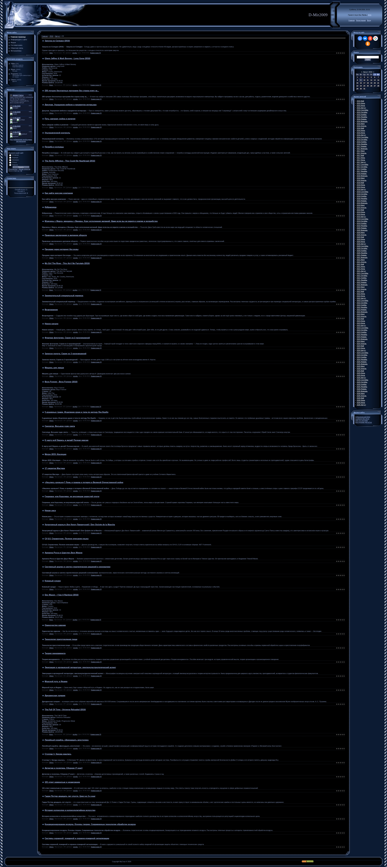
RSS (369, 15)
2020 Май (360, 237)
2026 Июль (361, 402)
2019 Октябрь (362, 221)
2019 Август (361, 217)
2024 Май (360, 346)
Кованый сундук (53, 581)
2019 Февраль (362, 203)
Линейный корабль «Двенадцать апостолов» (67, 740)
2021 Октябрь (362, 275)
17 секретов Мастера (55, 468)
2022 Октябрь (362, 303)
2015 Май (360, 101)
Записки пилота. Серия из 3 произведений (65, 353)
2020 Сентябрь (362, 246)
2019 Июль (361, 214)
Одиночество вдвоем (55, 625)
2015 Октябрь (362, 112)
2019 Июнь (361, 212)
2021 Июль (361, 269)
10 (364, 80)
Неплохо (15, 160)
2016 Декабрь (362, 144)
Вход (369, 20)
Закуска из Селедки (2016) (57, 41)
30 (361, 89)
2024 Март (361, 341)
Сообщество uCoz (362, 419)
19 (371, 83)
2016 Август (361, 135)
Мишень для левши (54, 368)
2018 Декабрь (362, 198)
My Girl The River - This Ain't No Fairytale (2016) (67, 263)
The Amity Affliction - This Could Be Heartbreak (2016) (70, 161)
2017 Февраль (362, 148)
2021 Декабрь (362, 280)
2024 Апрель (361, 343)
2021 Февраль (362, 257)
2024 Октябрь (362, 355)
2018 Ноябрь (362, 196)
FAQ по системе (361, 420)
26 (371, 86)
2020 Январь (362, 228)
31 (364, 89)
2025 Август (361, 377)
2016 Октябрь (362, 139)
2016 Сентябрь (362, 137)
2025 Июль (361, 375)
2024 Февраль (362, 339)
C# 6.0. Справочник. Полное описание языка (66, 538)
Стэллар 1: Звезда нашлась (58, 754)
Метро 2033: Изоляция (55, 454)
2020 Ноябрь (362, 251)
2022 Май (360, 291)
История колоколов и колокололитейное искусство (70, 810)
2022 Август (361, 298)
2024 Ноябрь (362, 357)
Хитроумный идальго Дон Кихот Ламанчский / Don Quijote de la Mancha (80, 524)
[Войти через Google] (375, 38)
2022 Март (361, 287)
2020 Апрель (361, 235)
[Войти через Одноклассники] (368, 43)
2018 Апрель (361, 180)
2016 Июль (361, 133)
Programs (14, 74)
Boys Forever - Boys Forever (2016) (61, 382)
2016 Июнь (361, 130)
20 (375, 83)
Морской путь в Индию (56, 681)
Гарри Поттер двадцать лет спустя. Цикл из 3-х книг (70, 796)
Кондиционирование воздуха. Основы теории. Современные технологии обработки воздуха (90, 824)
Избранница (50, 207)
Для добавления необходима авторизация (21, 140)
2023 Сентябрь (362, 328)
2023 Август (361, 325)
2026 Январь (362, 389)
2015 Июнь (361, 103)
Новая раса (50, 510)
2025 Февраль (362, 364)
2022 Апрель (361, 289)
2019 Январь (362, 201)
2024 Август (361, 350)
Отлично (15, 155)
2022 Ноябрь (362, 305)
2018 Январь (362, 173)
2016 (51, 36)
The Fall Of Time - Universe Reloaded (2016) (65, 709)
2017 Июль (361, 160)
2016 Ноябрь (362, 142)
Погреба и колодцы (54, 147)
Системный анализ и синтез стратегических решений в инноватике (77, 567)
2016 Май (360, 128)
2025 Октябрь (362, 382)
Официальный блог (362, 417)
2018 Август (361, 189)
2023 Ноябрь (362, 332)
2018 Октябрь (362, 194)
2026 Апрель (361, 396)
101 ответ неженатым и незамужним (62, 782)
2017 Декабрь (362, 171)
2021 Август (361, 271)
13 (375, 80)
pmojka (74, 53)
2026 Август (361, 405)
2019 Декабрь (362, 226)
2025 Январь (362, 362)
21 (378, 83)
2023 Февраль (362, 312)
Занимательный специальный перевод (64, 295)
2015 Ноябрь (362, 114)
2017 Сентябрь (362, 164)
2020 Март (361, 232)
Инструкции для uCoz (363, 422)
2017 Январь (362, 146)
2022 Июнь (361, 294)
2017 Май (360, 155)
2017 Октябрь (362, 167)
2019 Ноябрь (362, 223)
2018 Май (360, 182)
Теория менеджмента (55, 653)
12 (371, 80)
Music (13, 69)
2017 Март (361, 151)
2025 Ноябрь (362, 384)
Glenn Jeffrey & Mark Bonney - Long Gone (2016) (67, 58)
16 (361, 83)
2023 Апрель (361, 316)
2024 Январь (362, 337)
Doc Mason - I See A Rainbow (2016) (61, 595)
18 (368, 83)
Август (57, 36)
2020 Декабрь (362, 253)
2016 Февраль (362, 121)
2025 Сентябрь (362, 380)
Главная (351, 20)
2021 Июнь (361, 266)
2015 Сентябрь (362, 110)
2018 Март (361, 178)
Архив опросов (24, 169)
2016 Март (361, 124)
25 (368, 86)
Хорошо (15, 157)
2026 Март (361, 393)
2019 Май (360, 210)
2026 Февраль (362, 391)
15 (357, 83)
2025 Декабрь (362, 387)
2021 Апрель (361, 262)
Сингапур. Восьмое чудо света (60, 426)
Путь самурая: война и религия (60, 119)
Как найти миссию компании (59, 193)
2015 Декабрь (362, 117)
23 (361, 86)
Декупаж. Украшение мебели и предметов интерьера (70, 105)
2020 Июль (361, 241)
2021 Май (360, 264)
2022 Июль (361, 296)
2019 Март (361, 205)
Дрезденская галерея (55, 695)
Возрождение (51, 309)
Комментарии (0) (95, 53)
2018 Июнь (361, 185)
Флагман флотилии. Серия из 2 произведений (67, 338)
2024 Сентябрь (362, 353)
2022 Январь (362, 282)
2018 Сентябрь (362, 192)
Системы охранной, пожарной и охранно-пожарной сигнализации (77, 838)
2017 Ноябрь (362, 169)
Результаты (12, 169)
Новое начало (51, 324)
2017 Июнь (361, 158)
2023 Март (361, 314)
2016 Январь (362, 119)
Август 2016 (367, 72)
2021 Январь (362, 255)
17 (364, 83)
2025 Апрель (361, 368)
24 (364, 86)
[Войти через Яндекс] (370, 38)
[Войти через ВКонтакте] (365, 38)
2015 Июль (361, 105)
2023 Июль (361, 323)
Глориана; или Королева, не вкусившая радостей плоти (72, 496)
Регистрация (361, 20)
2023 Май (360, 319)
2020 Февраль (362, 230)
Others (13, 80)
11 (368, 80)
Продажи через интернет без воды (61, 249)
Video (13, 63)
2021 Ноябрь (362, 278)
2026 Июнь (361, 400)
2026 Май (360, 398)
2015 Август (361, 108)
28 (378, 86)
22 (357, 86)
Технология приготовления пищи (61, 639)
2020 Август (361, 244)
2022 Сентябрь (362, 300)
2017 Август (361, 162)
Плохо (14, 162)
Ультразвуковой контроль (57, 133)
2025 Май (360, 371)
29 (357, 89)
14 (378, 80)
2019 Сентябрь (362, 219)
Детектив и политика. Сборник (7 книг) (63, 768)
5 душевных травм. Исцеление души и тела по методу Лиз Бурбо (76, 412)
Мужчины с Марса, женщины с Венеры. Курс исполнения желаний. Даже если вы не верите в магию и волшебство (101, 221)
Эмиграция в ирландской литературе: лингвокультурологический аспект (80, 667)
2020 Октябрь (362, 248)
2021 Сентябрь (362, 273)
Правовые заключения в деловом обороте (66, 235)
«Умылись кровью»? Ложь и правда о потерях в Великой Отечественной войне (84, 482)
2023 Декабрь (362, 334)
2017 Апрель (361, 153)
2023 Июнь (361, 321)
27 (375, 86)
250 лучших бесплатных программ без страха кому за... (72, 90)
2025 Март (361, 366)
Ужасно (15, 165)
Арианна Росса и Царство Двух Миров (63, 553)
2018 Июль (361, 187)
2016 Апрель (361, 126)
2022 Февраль (362, 285)
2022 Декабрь (362, 307)
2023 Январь (362, 309)
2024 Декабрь (362, 359)
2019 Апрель (361, 207)
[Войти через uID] (360, 38)
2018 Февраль (362, 176)
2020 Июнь (361, 239)
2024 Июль (361, 348)
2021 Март (361, 260)
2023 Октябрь (362, 330)
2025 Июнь (361, 373)
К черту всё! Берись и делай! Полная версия (66, 440)
